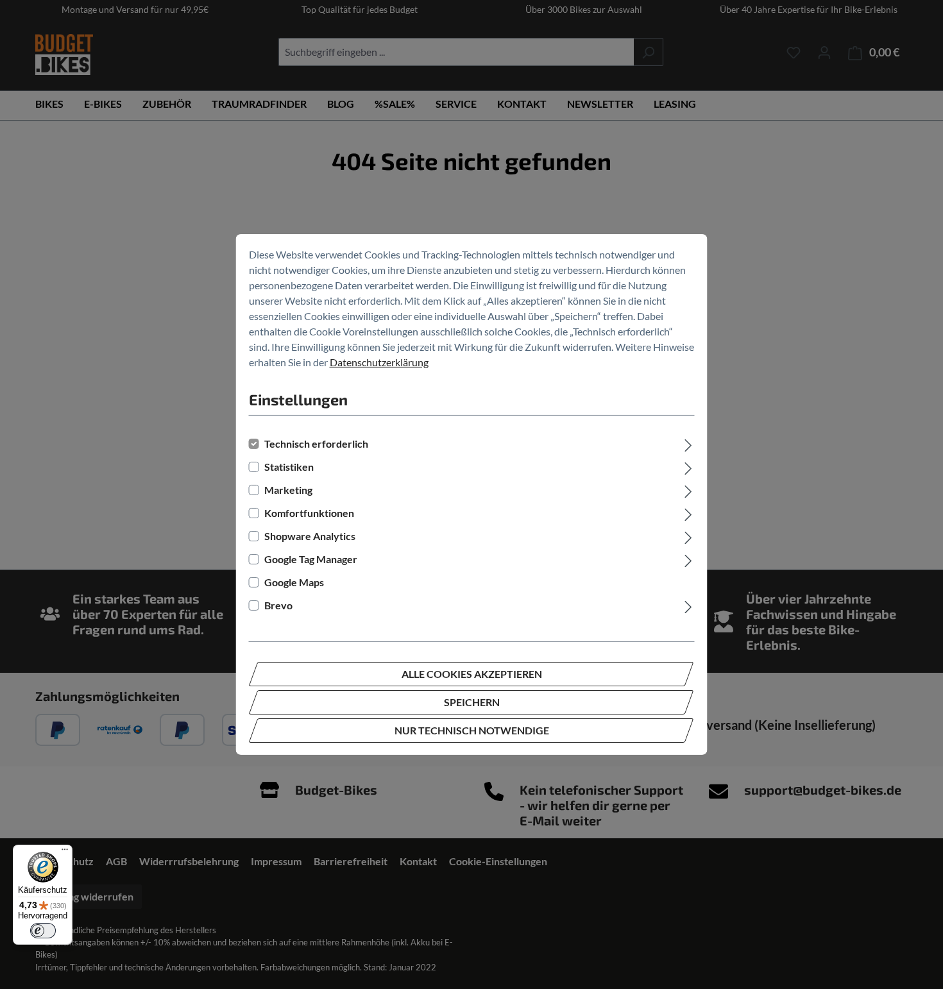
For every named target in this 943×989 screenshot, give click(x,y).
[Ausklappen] (688, 444)
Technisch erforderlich (316, 443)
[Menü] (64, 852)
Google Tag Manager (310, 559)
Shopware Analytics (309, 536)
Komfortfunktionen (309, 513)
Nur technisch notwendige (472, 730)
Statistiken (289, 467)
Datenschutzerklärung (379, 362)
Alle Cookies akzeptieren (472, 674)
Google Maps (294, 582)
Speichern (472, 702)
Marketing (288, 490)
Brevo (278, 605)
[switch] (43, 930)
